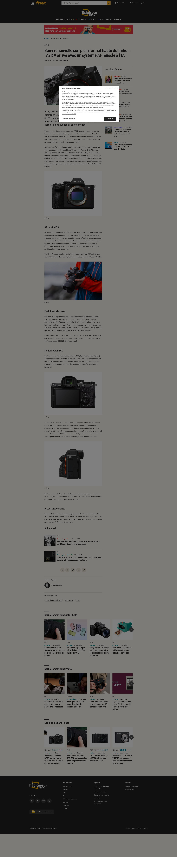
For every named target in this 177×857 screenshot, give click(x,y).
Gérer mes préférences (69, 118)
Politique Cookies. (109, 105)
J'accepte (110, 118)
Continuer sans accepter (111, 88)
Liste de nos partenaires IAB (69, 114)
